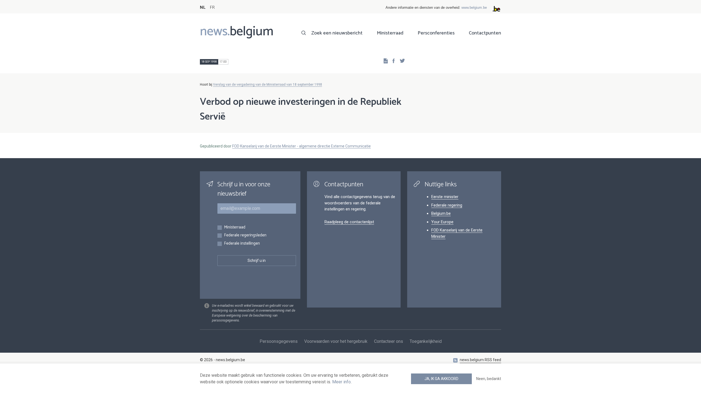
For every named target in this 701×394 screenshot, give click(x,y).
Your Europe (442, 221)
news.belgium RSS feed (480, 360)
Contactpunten (485, 33)
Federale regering (446, 205)
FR (212, 7)
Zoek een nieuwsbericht (337, 33)
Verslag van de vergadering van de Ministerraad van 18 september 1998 (267, 84)
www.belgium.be (474, 7)
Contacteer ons (388, 341)
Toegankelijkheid (426, 341)
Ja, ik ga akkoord (441, 378)
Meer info (341, 381)
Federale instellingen (242, 244)
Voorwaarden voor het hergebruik (335, 341)
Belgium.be (441, 213)
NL (202, 7)
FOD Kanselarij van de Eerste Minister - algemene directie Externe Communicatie (301, 146)
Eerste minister (444, 196)
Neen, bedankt (488, 378)
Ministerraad (390, 33)
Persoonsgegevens (279, 341)
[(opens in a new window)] (392, 60)
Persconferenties (436, 33)
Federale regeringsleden (245, 235)
